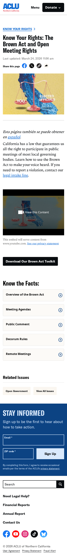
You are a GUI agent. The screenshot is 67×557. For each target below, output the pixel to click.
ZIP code (10, 451)
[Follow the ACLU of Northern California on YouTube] (15, 534)
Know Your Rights (17, 29)
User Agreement (11, 550)
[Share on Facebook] (24, 67)
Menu (35, 7)
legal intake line (15, 175)
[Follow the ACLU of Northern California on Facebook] (6, 534)
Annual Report (14, 514)
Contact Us (11, 522)
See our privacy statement (43, 243)
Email (8, 437)
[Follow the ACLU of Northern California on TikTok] (34, 534)
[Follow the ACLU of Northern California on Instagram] (25, 534)
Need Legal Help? (16, 496)
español (14, 136)
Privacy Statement (31, 550)
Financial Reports (16, 505)
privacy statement (50, 468)
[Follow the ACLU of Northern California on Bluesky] (43, 534)
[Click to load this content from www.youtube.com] (33, 212)
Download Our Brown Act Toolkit (30, 261)
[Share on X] (31, 67)
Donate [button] (51, 7)
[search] (60, 484)
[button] (39, 66)
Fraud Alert (50, 550)
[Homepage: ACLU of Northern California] (15, 7)
